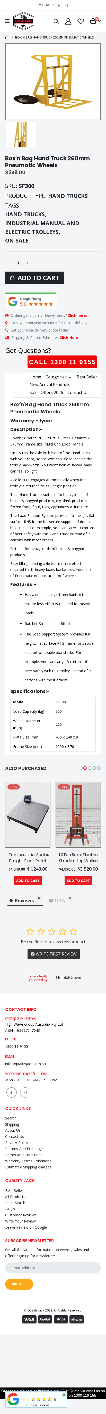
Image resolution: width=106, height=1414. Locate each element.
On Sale (17, 240)
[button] (85, 768)
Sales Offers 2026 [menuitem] (46, 392)
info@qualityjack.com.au (25, 1063)
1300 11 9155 (16, 1046)
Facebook (11, 1092)
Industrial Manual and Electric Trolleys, (42, 227)
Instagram (25, 1092)
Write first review (56, 954)
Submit (18, 1284)
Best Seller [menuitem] (87, 377)
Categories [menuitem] (56, 377)
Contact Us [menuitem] (78, 392)
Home (7, 37)
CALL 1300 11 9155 (62, 361)
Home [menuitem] (35, 377)
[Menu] (7, 21)
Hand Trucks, (26, 214)
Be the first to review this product (53, 942)
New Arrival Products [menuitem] (50, 385)
